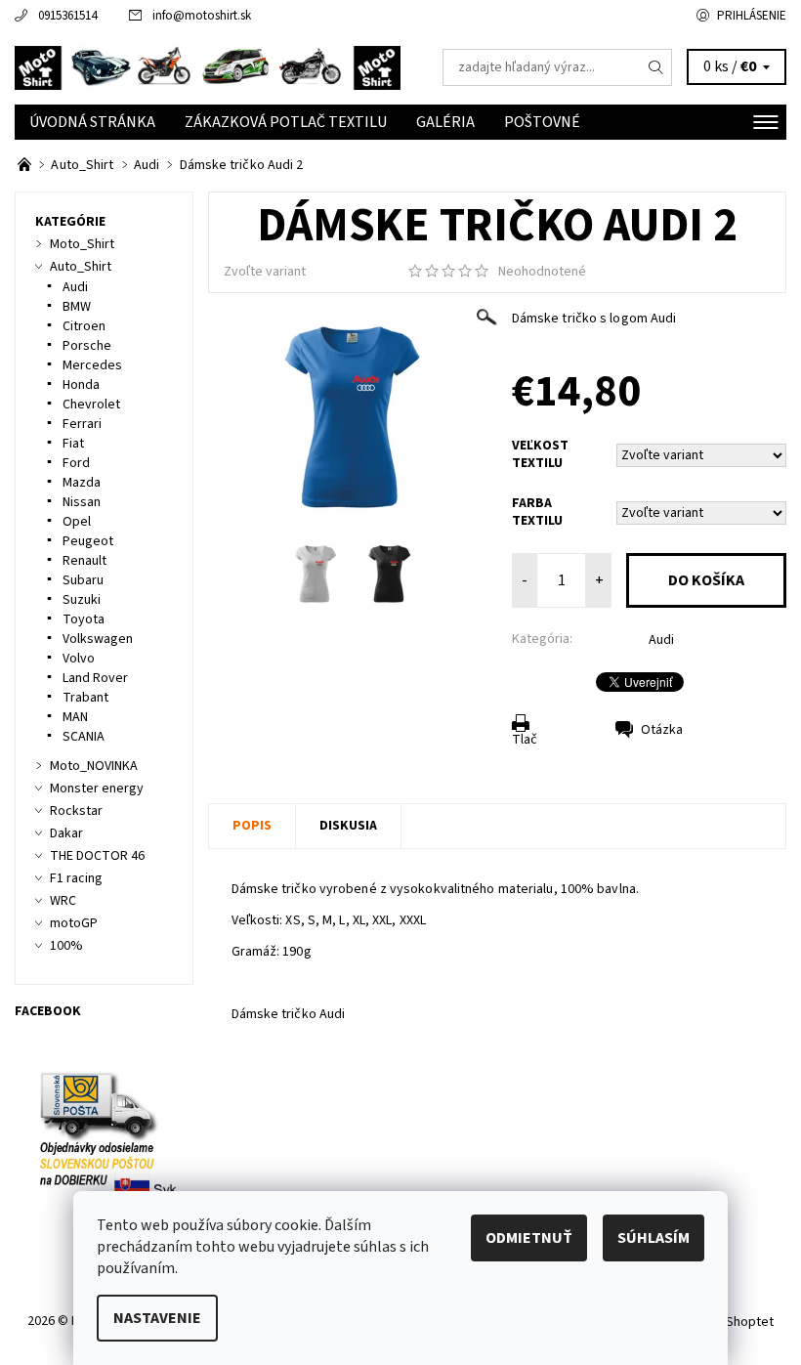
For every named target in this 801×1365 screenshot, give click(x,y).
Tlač (524, 739)
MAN (75, 717)
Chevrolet (91, 404)
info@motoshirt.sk (201, 15)
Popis (252, 825)
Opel (77, 522)
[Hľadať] (656, 67)
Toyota (84, 619)
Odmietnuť (528, 1238)
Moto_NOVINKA (94, 766)
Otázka (662, 730)
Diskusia (348, 825)
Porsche (87, 346)
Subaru (83, 580)
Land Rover (95, 678)
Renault (84, 561)
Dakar (66, 833)
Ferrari (82, 424)
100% (66, 946)
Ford (76, 463)
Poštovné (542, 122)
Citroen (84, 326)
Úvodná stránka (92, 122)
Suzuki (82, 600)
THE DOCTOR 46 (97, 856)
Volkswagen (98, 639)
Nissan (82, 502)
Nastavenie (157, 1318)
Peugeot (88, 541)
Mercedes (92, 365)
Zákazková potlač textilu (286, 122)
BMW (77, 307)
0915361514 (67, 15)
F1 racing (76, 878)
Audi (661, 640)
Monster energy (97, 788)
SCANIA (84, 736)
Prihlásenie (751, 15)
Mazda (82, 482)
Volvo (79, 658)
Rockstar (76, 811)
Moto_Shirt (82, 244)
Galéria (445, 122)
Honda (81, 385)
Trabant (85, 697)
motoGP (74, 923)
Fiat (73, 443)
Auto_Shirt (80, 267)
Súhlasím (653, 1238)
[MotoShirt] (207, 67)
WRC (63, 901)
